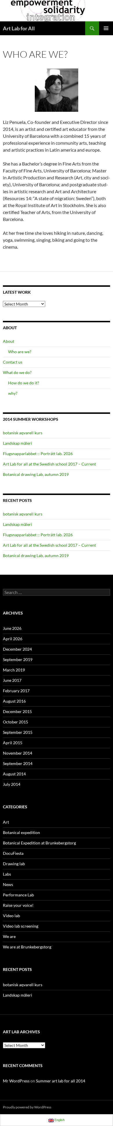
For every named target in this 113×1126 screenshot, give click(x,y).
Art (6, 822)
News (8, 884)
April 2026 (12, 638)
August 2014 (14, 773)
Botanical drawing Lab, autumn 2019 (36, 474)
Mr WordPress (16, 1080)
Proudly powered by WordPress (27, 1107)
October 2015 (15, 721)
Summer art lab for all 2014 (60, 1080)
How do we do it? (23, 382)
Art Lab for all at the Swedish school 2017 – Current (49, 463)
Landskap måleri (17, 443)
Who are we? (19, 351)
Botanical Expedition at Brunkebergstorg (39, 842)
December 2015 (17, 711)
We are (9, 936)
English (59, 1120)
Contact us (12, 362)
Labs (7, 874)
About (8, 341)
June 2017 (12, 680)
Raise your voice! (18, 905)
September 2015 (17, 732)
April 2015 (12, 742)
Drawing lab (14, 863)
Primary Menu (106, 28)
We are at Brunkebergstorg (27, 946)
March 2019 (14, 669)
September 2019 (17, 659)
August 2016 (14, 701)
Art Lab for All (19, 28)
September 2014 (17, 763)
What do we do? (17, 372)
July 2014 (11, 784)
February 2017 (16, 690)
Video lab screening (20, 926)
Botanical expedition (21, 832)
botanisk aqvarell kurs (22, 432)
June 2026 (12, 628)
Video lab (11, 915)
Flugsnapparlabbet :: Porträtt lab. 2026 (38, 453)
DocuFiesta (13, 853)
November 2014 (17, 753)
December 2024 (17, 649)
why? (12, 393)
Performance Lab (18, 894)
